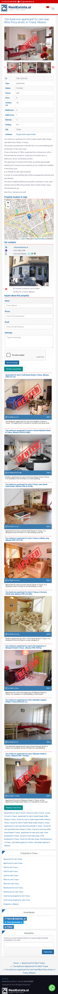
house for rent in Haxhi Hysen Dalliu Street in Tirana (30, 823)
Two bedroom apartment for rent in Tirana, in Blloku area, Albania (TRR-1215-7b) (27, 539)
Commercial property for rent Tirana (16, 896)
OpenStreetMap (39, 238)
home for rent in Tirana (35, 813)
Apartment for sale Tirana (12, 863)
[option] (14, 67)
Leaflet (23, 238)
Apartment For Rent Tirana (33, 963)
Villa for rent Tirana (10, 867)
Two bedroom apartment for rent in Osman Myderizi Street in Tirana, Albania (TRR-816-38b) (28, 431)
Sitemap (5, 979)
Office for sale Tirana (11, 884)
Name (7, 301)
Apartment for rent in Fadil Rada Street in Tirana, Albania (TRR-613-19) (27, 376)
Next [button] (53, 67)
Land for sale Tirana (10, 875)
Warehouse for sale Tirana (13, 892)
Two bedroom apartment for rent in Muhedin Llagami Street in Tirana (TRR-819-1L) (25, 701)
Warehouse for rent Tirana (13, 888)
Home (16, 963)
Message (8, 333)
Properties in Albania (11, 904)
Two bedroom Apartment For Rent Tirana (30, 966)
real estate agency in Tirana (22, 842)
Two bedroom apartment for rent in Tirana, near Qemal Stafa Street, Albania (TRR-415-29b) (26, 485)
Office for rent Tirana (11, 880)
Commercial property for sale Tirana (16, 900)
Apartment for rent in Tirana (15, 813)
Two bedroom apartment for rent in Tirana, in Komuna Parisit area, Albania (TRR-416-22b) (26, 593)
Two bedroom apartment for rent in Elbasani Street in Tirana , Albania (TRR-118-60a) (25, 755)
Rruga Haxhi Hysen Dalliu (26, 134)
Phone (7, 311)
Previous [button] (5, 67)
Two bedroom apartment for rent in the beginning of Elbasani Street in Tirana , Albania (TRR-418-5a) (25, 647)
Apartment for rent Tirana (12, 859)
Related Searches (13, 808)
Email (7, 322)
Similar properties (13, 369)
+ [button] (8, 202)
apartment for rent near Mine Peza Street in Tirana (23, 826)
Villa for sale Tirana (10, 871)
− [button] (8, 206)
